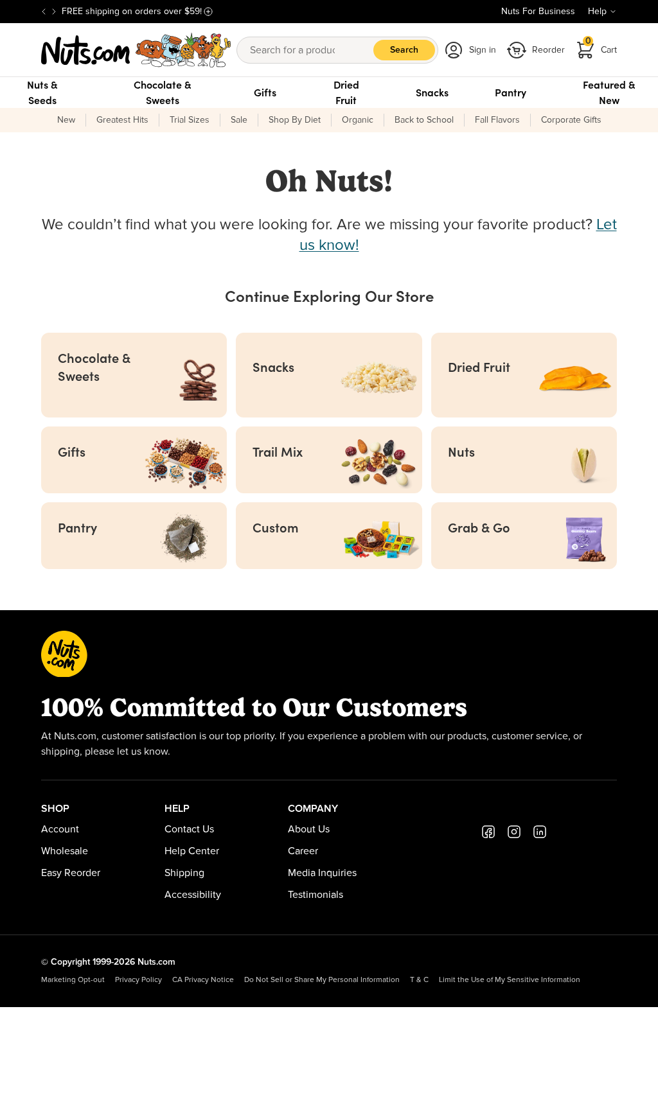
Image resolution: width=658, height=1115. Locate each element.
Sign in (482, 50)
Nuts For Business (538, 11)
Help (597, 11)
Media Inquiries (322, 873)
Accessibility (192, 895)
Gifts (265, 92)
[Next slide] (54, 11)
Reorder (548, 50)
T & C (419, 980)
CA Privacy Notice (203, 980)
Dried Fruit (346, 92)
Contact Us (189, 829)
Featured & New (609, 92)
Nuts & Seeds (42, 92)
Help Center (191, 851)
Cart (601, 46)
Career (303, 851)
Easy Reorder (70, 873)
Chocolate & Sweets (162, 92)
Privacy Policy (138, 980)
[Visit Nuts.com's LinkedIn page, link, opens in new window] (539, 831)
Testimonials (315, 895)
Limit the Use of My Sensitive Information (509, 980)
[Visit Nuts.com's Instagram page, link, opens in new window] (514, 831)
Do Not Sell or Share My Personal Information (322, 980)
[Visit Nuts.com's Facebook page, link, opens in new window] (488, 831)
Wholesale (64, 851)
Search (404, 50)
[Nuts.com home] (136, 50)
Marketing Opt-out (73, 980)
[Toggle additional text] (208, 11)
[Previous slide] (44, 11)
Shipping (184, 873)
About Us (309, 829)
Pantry (510, 92)
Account (60, 829)
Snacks (432, 92)
